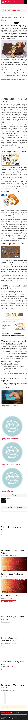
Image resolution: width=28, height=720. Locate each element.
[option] (14, 545)
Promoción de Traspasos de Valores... (12, 551)
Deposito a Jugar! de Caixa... (13, 617)
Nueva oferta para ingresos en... (12, 528)
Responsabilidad (13, 717)
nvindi (25, 14)
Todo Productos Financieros (12, 2)
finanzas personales (7, 109)
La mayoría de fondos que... (13, 574)
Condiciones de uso (5, 717)
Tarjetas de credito (6, 14)
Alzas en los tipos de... (10, 595)
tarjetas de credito (6, 61)
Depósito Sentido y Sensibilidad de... (9, 639)
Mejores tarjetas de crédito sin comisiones (13, 79)
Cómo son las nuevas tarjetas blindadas (12, 148)
